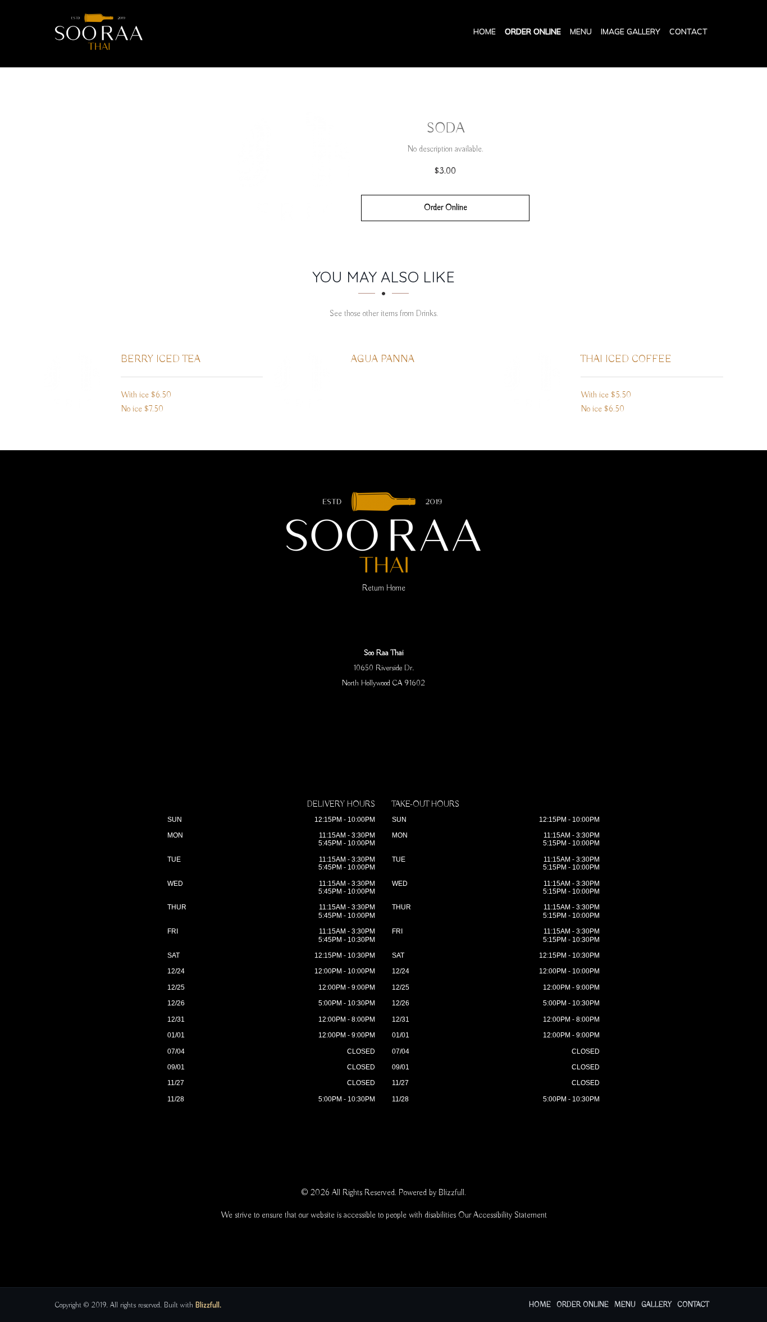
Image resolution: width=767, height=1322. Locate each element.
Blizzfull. (208, 1305)
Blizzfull (451, 1193)
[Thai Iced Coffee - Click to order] (535, 380)
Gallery (656, 1305)
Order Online (533, 31)
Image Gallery (630, 31)
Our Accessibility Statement (502, 1215)
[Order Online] (294, 165)
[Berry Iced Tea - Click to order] (75, 380)
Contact (688, 31)
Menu (581, 31)
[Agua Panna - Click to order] (305, 380)
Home (484, 31)
